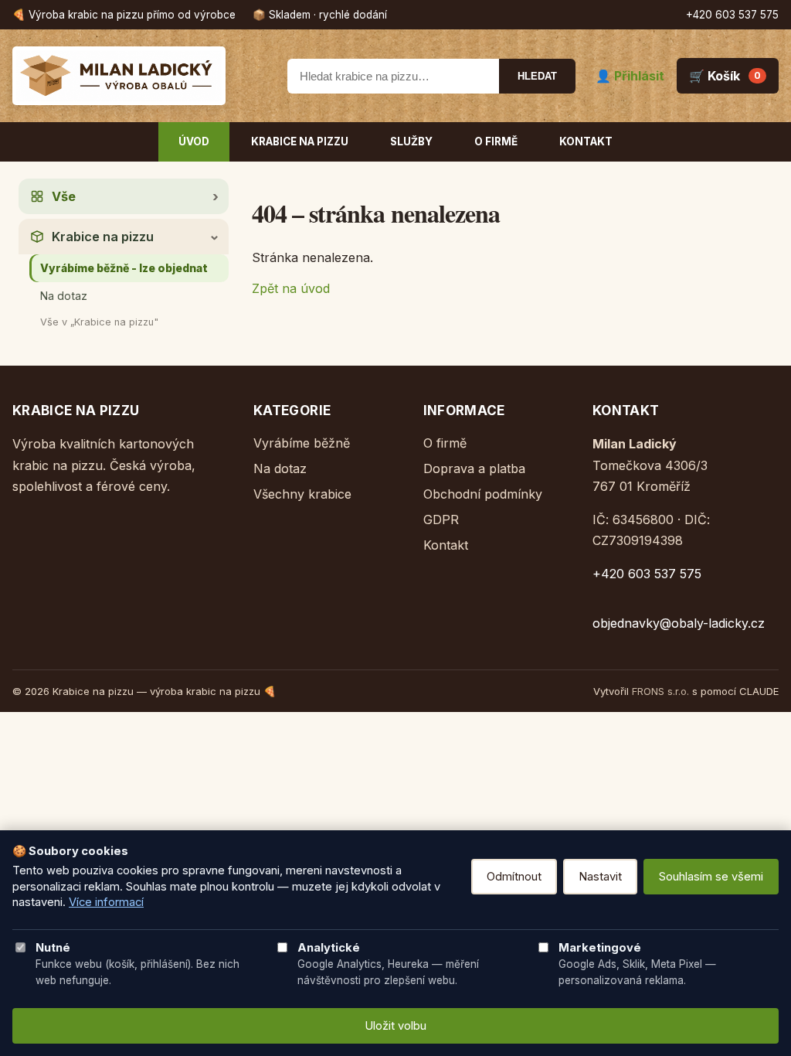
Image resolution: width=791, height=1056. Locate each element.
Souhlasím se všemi (711, 877)
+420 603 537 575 (732, 15)
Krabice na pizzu (299, 141)
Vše (64, 196)
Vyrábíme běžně (301, 443)
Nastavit (600, 877)
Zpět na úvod (291, 288)
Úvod (193, 141)
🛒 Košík (725, 75)
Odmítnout (514, 877)
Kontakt (586, 141)
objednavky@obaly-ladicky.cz (678, 623)
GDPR (441, 519)
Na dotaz (63, 295)
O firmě (496, 141)
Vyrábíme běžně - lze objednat (124, 267)
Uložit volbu (395, 1026)
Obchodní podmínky (482, 494)
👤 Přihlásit (630, 75)
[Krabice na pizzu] (139, 75)
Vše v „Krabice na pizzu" (99, 322)
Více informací (106, 902)
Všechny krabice (302, 494)
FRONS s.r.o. (660, 691)
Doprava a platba (474, 468)
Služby (411, 141)
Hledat (537, 76)
